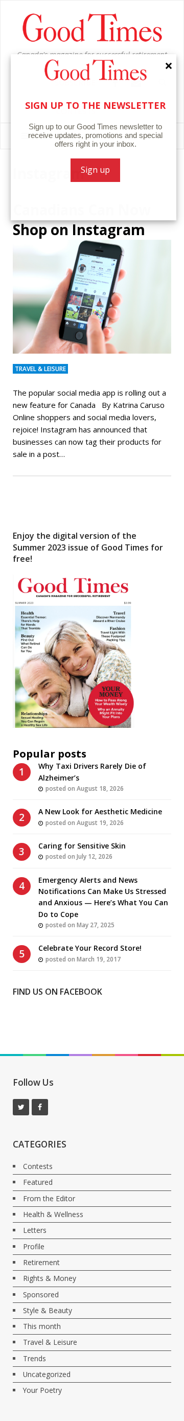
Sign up (93, 169)
